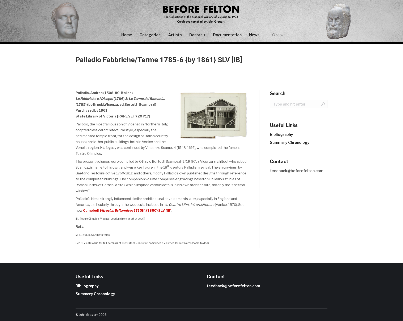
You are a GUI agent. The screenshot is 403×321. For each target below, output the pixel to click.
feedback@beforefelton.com (296, 171)
